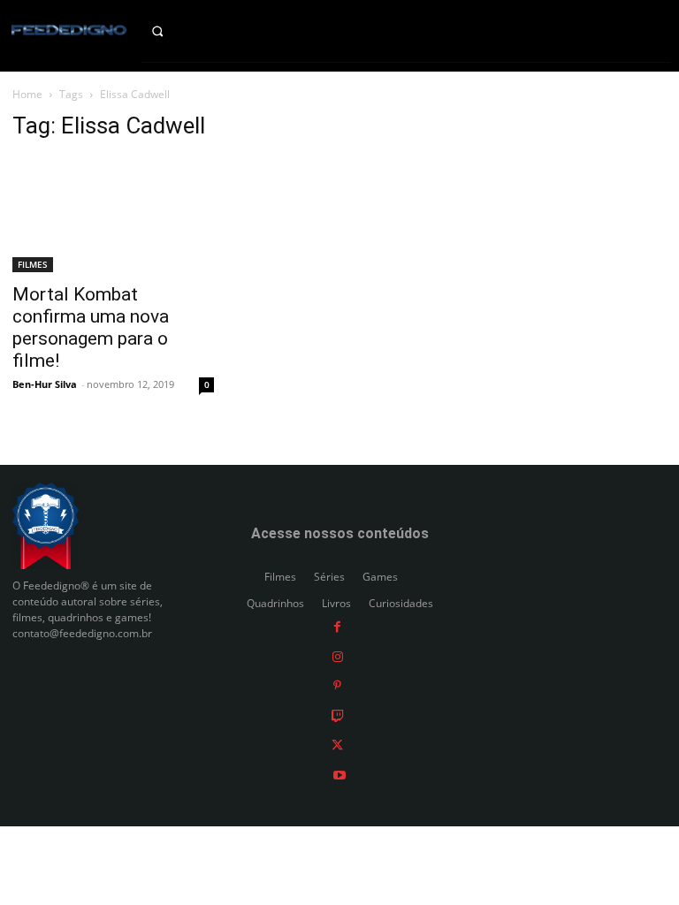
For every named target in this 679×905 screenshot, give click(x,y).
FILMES (33, 264)
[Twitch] (338, 714)
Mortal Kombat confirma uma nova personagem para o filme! (90, 327)
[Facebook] (337, 626)
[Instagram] (337, 655)
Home (27, 94)
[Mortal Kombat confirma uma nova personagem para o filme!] (113, 214)
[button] (170, 31)
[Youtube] (339, 774)
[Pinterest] (337, 685)
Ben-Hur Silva (44, 384)
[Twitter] (337, 744)
